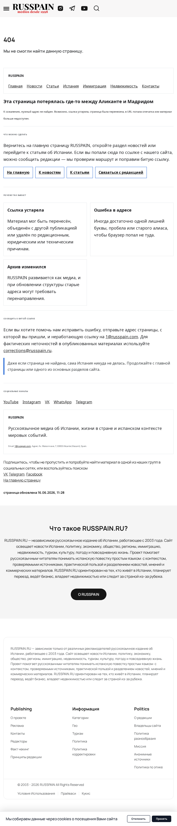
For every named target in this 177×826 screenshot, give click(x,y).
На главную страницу (22, 480)
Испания (71, 86)
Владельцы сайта (147, 725)
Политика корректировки (83, 751)
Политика (79, 741)
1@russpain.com (122, 336)
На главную (18, 172)
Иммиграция (94, 86)
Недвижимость (124, 86)
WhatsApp (63, 401)
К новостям (50, 172)
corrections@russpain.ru (27, 350)
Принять (161, 818)
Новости (34, 86)
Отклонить (138, 818)
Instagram (32, 401)
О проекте (18, 717)
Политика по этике (148, 767)
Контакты (150, 86)
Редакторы (19, 741)
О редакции (143, 717)
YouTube (10, 401)
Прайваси (68, 793)
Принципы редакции (26, 757)
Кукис (86, 793)
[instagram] (60, 8)
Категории (80, 717)
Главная (15, 86)
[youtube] (84, 8)
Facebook (34, 474)
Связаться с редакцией (121, 172)
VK (47, 401)
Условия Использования (36, 793)
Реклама (17, 725)
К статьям (79, 172)
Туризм (77, 733)
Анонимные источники (143, 756)
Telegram (84, 401)
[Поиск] (96, 8)
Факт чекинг (20, 749)
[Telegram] (72, 8)
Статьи (52, 86)
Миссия (140, 746)
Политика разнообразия (145, 736)
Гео (74, 725)
